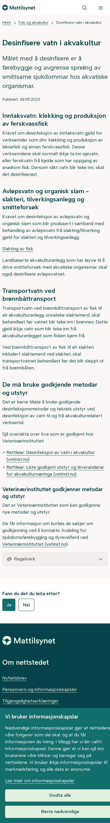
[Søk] (85, 8)
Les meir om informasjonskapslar (39, 780)
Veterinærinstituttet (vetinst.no (34, 544)
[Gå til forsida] (18, 7)
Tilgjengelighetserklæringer (30, 701)
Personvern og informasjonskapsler (39, 689)
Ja (8, 605)
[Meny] (101, 8)
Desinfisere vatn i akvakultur (79, 22)
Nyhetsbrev (14, 678)
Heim (6, 22)
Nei (26, 605)
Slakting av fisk (17, 249)
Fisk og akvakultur (33, 22)
